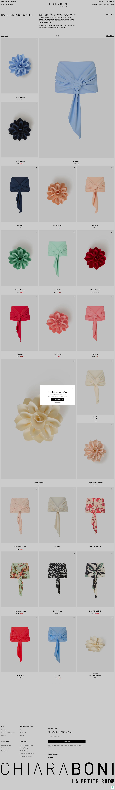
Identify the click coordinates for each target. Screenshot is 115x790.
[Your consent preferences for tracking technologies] (112, 787)
